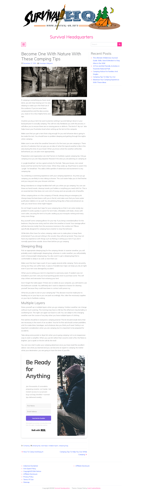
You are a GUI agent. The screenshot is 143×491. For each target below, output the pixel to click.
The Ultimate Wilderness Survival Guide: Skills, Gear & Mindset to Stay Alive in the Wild (106, 60)
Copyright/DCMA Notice (32, 471)
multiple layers (53, 446)
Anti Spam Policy (29, 468)
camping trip (36, 446)
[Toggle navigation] (23, 44)
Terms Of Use (28, 479)
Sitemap (26, 482)
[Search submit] (119, 44)
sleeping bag (63, 446)
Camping (26, 446)
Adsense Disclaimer (30, 466)
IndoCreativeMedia (93, 488)
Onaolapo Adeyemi (46, 63)
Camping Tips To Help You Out (104, 77)
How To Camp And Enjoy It (33, 452)
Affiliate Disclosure (30, 474)
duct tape (44, 446)
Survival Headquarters (71, 36)
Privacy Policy (28, 477)
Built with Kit (39, 430)
